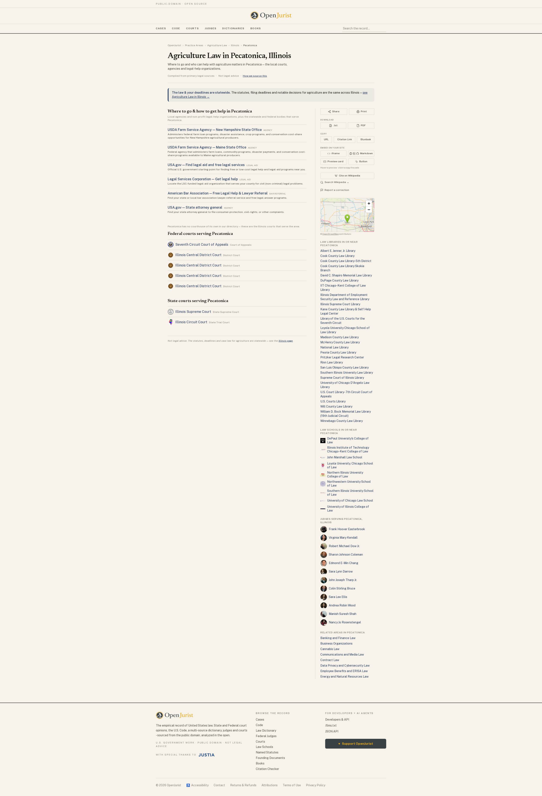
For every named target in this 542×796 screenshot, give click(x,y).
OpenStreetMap (330, 234)
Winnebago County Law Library (341, 421)
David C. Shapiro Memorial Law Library (346, 275)
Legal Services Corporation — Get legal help (203, 179)
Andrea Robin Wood (342, 605)
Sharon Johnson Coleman (346, 554)
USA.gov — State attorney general (195, 207)
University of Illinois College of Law (348, 508)
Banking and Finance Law (337, 638)
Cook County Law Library (337, 256)
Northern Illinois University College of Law (345, 474)
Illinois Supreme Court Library (340, 304)
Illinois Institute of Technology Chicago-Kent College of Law (348, 449)
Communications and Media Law (342, 654)
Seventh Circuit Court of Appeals (201, 245)
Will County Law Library (336, 406)
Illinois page (286, 340)
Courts (192, 28)
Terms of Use (292, 785)
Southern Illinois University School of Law (350, 492)
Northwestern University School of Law (349, 483)
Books (255, 28)
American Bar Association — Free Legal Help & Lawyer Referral (218, 193)
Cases (161, 28)
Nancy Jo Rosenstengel (345, 622)
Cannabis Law (329, 649)
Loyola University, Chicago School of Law (350, 465)
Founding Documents (270, 758)
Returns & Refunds (243, 785)
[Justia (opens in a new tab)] (206, 755)
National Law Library (334, 347)
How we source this (255, 75)
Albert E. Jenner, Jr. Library (337, 250)
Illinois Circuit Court (191, 322)
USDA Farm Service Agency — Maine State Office (207, 147)
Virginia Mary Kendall (343, 537)
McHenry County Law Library (340, 342)
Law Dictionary (266, 730)
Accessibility (197, 785)
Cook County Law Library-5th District (345, 261)
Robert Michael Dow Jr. (344, 546)
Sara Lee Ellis (338, 597)
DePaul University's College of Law (348, 440)
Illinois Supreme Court (193, 312)
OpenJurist (174, 45)
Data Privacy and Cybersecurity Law (345, 665)
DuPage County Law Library (339, 280)
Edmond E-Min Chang (343, 563)
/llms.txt (331, 725)
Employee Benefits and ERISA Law (344, 671)
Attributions (269, 785)
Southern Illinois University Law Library (346, 372)
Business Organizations (336, 643)
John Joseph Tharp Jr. (343, 580)
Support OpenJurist (355, 743)
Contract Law (329, 660)
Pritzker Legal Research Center (342, 357)
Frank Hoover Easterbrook (347, 529)
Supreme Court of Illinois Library (342, 377)
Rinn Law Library (331, 362)
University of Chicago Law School (350, 500)
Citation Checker (267, 769)
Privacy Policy (315, 785)
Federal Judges (266, 736)
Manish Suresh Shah (342, 614)
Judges (210, 28)
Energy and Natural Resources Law (344, 676)
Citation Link (344, 139)
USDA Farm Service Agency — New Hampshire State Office (215, 130)
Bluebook (366, 139)
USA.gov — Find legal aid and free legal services (206, 165)
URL (326, 139)
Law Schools (264, 747)
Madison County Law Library (339, 337)
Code (176, 28)
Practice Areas (194, 45)
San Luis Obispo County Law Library (344, 367)
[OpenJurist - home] (271, 15)
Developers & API (337, 719)
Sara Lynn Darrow (341, 571)
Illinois (235, 45)
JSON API (331, 731)
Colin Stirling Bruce (342, 588)
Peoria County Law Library (338, 352)
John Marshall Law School (344, 457)
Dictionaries (233, 28)
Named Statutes (267, 752)
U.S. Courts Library (333, 401)
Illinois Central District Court (198, 255)
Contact (219, 785)
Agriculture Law (217, 45)
